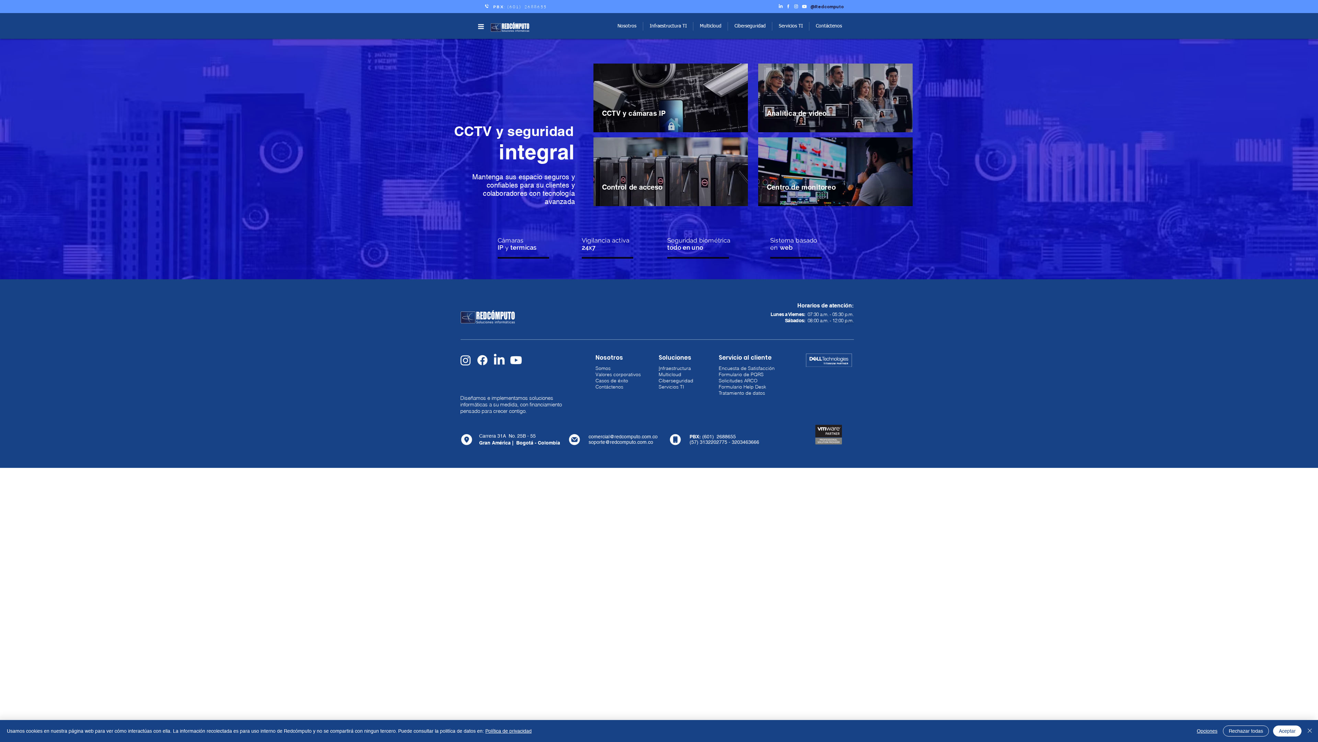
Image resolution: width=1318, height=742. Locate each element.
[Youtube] (516, 360)
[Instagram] (465, 360)
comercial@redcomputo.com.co (623, 436)
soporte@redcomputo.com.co (621, 442)
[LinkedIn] (499, 360)
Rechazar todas (1246, 731)
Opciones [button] (1207, 731)
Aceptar (1287, 731)
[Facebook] (482, 360)
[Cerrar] (1310, 731)
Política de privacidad (508, 731)
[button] (480, 26)
